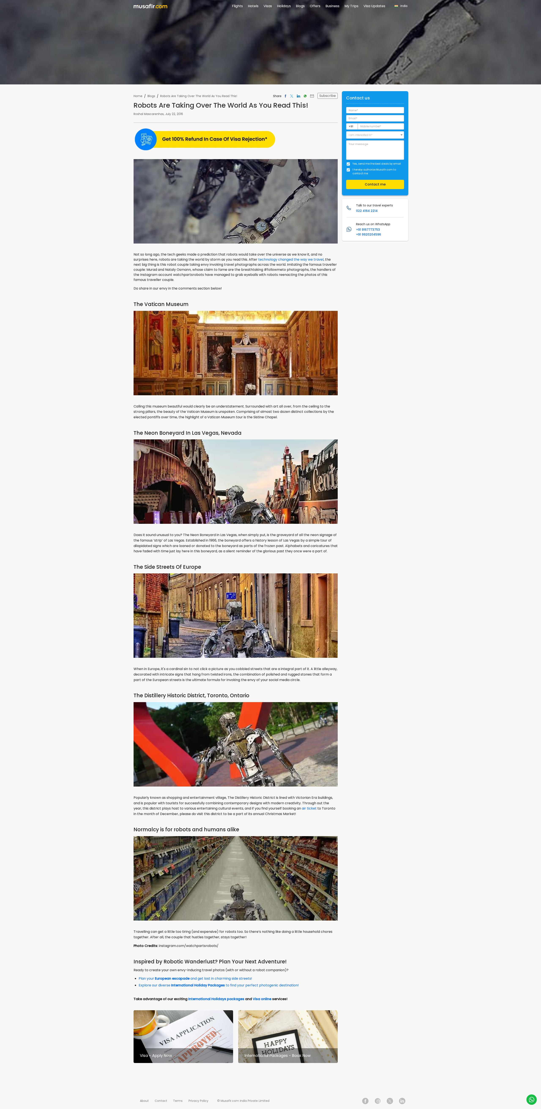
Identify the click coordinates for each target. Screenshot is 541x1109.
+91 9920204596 (368, 234)
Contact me (375, 184)
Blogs (300, 6)
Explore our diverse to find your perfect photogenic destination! (219, 985)
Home (138, 96)
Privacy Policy (198, 1101)
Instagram (377, 1101)
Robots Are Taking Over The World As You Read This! (198, 96)
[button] (375, 135)
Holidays (284, 6)
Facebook (365, 1101)
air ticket (309, 808)
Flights (237, 6)
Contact (161, 1101)
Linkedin (402, 1101)
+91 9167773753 (368, 230)
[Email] (312, 96)
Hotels (253, 6)
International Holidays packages (216, 999)
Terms (178, 1101)
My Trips (351, 6)
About (144, 1101)
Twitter (390, 1101)
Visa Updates (374, 6)
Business (332, 6)
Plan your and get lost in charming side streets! (195, 978)
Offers (315, 6)
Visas (268, 6)
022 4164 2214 (367, 211)
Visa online (262, 999)
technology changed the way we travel (291, 259)
